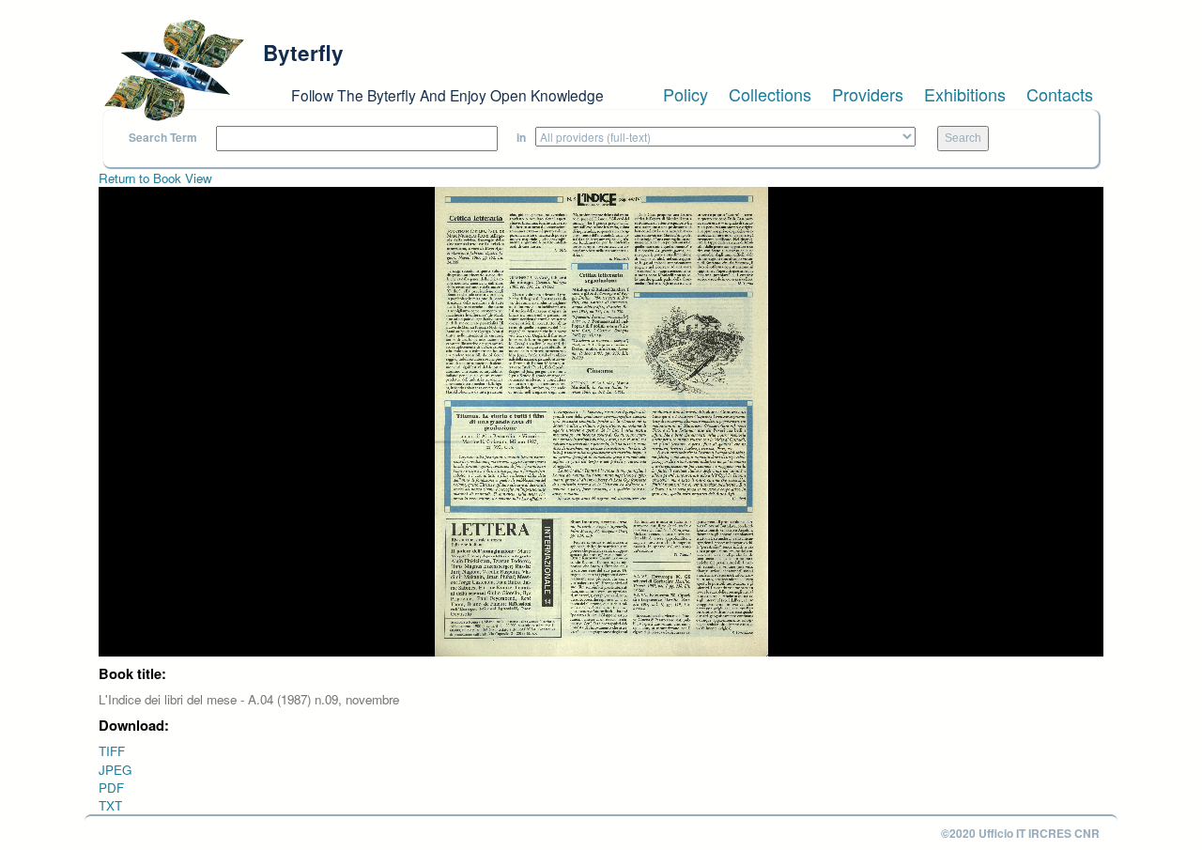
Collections (770, 94)
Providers (867, 94)
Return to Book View (155, 178)
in (521, 138)
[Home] (173, 70)
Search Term (163, 138)
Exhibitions (965, 94)
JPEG (115, 770)
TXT (110, 805)
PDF (111, 787)
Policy (685, 94)
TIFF (112, 751)
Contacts (1059, 94)
